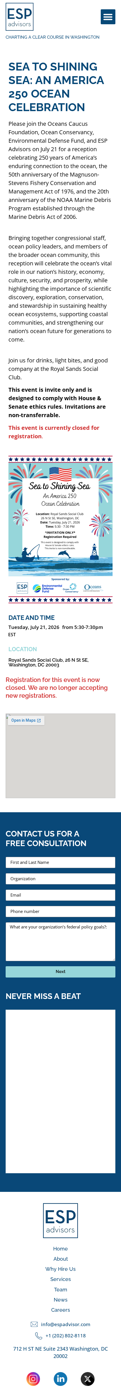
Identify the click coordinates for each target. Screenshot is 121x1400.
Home (60, 1249)
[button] (108, 16)
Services (60, 1279)
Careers (60, 1310)
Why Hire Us (60, 1269)
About (60, 1259)
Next (61, 971)
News (61, 1300)
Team (60, 1290)
